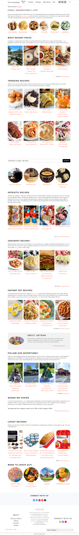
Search (66, 160)
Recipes (38, 2)
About (16, 520)
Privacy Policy (16, 518)
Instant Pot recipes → (64, 328)
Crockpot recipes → (65, 286)
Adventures (47, 2)
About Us (23, 2)
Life (54, 2)
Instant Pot (35, 293)
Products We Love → (65, 460)
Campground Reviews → (63, 410)
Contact (30, 2)
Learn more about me (58, 345)
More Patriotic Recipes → (63, 236)
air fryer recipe (25, 16)
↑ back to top (39, 509)
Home (16, 525)
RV (8, 401)
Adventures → (66, 393)
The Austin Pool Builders (39, 524)
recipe (64, 41)
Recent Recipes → (65, 76)
